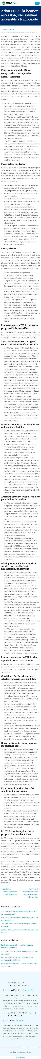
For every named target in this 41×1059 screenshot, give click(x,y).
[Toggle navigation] (37, 3)
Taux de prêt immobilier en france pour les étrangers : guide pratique (30, 893)
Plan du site (20, 1058)
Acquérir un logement (8, 29)
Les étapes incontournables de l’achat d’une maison (10, 891)
